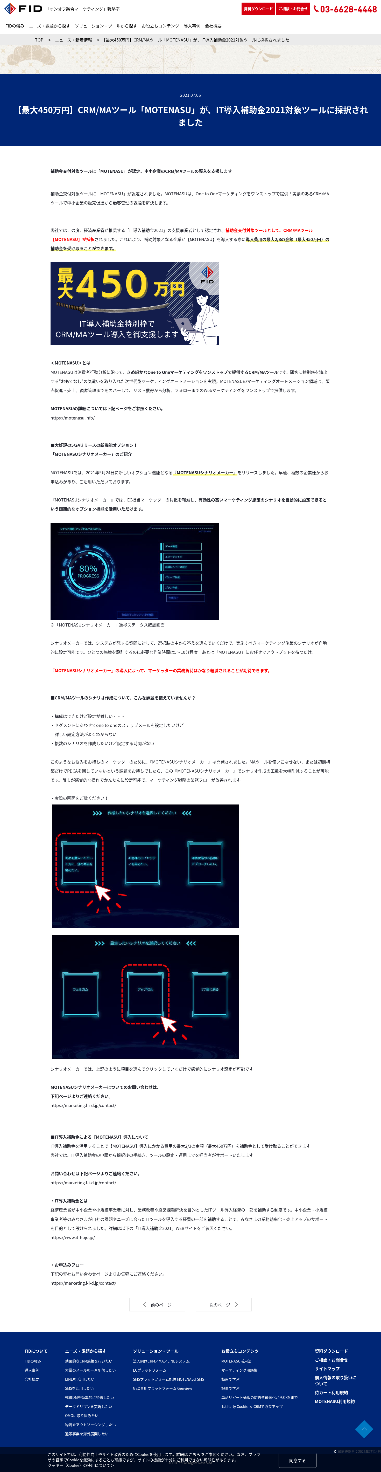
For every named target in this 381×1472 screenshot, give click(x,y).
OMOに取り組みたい (81, 1415)
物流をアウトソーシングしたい (90, 1424)
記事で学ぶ (230, 1388)
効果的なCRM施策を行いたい (88, 1361)
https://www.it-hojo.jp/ (73, 1237)
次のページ (221, 1305)
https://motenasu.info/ (73, 418)
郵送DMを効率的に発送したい (89, 1397)
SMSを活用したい (79, 1388)
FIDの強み (14, 25)
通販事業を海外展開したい (87, 1433)
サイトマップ (327, 1368)
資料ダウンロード (258, 8)
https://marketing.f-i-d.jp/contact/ (83, 1105)
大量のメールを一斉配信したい (90, 1370)
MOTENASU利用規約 (335, 1401)
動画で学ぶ (230, 1379)
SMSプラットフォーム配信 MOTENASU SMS (168, 1379)
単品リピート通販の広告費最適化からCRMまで (259, 1397)
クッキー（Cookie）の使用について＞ (81, 1465)
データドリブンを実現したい (88, 1406)
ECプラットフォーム (149, 1370)
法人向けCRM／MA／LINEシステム (161, 1361)
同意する (297, 1460)
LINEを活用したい (80, 1379)
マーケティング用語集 (239, 1370)
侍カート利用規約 (331, 1392)
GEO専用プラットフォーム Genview (162, 1388)
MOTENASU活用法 (236, 1361)
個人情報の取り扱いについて (335, 1380)
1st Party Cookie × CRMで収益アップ (252, 1406)
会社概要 (213, 25)
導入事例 (192, 25)
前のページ (159, 1305)
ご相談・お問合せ (293, 8)
